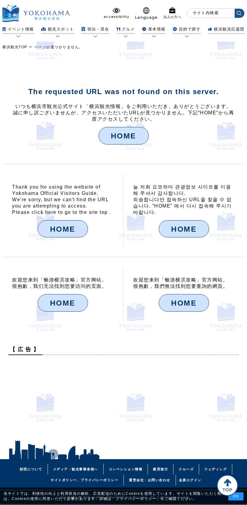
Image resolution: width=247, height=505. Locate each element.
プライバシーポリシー (136, 499)
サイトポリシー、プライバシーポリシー (84, 480)
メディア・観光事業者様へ (75, 469)
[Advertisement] (123, 402)
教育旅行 (160, 469)
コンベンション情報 (126, 469)
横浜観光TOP (14, 47)
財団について (31, 469)
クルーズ (186, 469)
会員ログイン (190, 480)
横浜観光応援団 (229, 29)
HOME (123, 136)
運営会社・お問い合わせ (149, 480)
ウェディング (215, 469)
